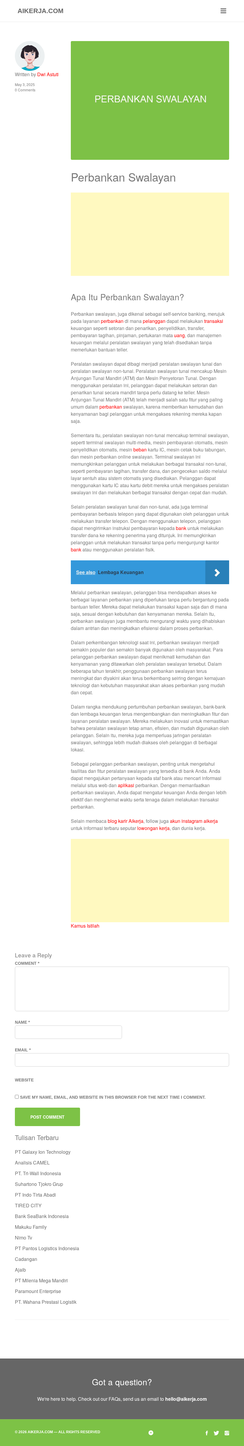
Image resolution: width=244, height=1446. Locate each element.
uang (179, 335)
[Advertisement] (150, 234)
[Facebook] (207, 1432)
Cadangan (26, 1259)
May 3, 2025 (25, 84)
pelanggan (154, 321)
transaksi (213, 321)
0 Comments (25, 89)
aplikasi (126, 785)
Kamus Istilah (85, 925)
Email (23, 1050)
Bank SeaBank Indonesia (42, 1216)
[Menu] (223, 11)
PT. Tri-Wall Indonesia (38, 1173)
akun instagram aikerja (194, 820)
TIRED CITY (28, 1205)
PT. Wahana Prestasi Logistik (45, 1301)
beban (140, 449)
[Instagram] (227, 1432)
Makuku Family (31, 1226)
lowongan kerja (153, 828)
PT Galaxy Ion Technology (43, 1151)
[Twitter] (216, 1432)
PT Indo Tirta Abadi (35, 1194)
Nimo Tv (23, 1237)
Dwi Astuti (48, 74)
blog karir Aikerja (125, 820)
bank (181, 528)
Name (22, 1022)
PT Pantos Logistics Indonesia (47, 1248)
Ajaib (20, 1269)
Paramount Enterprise (38, 1291)
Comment (27, 963)
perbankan (112, 321)
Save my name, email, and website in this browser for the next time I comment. (113, 1097)
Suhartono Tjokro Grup (39, 1184)
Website (24, 1080)
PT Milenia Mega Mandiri (41, 1280)
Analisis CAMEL (32, 1162)
